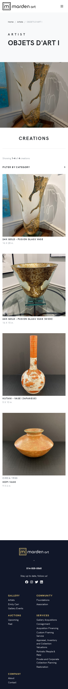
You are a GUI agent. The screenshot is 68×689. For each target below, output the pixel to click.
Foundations (42, 599)
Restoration (42, 666)
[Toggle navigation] (61, 6)
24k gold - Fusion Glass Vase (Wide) (27, 318)
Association (42, 604)
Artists (20, 21)
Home (11, 21)
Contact (12, 682)
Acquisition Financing (47, 628)
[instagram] (31, 582)
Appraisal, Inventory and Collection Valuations (46, 643)
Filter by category (16, 167)
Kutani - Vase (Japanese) (19, 398)
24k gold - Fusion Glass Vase (22, 239)
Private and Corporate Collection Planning (47, 660)
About (11, 678)
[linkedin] (41, 582)
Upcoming (13, 619)
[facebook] (26, 582)
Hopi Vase (9, 481)
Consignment (43, 623)
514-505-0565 (34, 568)
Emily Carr (13, 604)
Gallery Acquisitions (46, 619)
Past (10, 623)
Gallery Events (15, 608)
